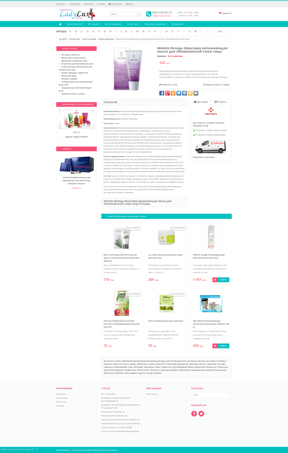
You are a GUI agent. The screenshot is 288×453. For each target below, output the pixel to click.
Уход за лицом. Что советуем (115, 427)
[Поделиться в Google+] (167, 93)
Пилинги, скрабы (69, 78)
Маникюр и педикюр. (111, 411)
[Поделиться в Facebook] (161, 93)
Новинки (66, 149)
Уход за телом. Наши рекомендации (118, 431)
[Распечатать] (196, 93)
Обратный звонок (162, 15)
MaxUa (115, 450)
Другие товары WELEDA (76, 136)
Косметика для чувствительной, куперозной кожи (75, 68)
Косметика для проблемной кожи (77, 63)
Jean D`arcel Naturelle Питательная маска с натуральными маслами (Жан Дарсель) (121, 257)
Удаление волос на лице (73, 93)
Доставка (60, 4)
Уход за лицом (89, 39)
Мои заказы (116, 4)
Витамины (93, 24)
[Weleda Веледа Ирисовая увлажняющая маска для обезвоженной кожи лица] (127, 68)
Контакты (88, 4)
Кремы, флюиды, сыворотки (74, 72)
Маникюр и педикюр (155, 24)
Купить (223, 280)
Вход (130, 4)
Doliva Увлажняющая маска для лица (165, 320)
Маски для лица (106, 39)
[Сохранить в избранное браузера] (190, 93)
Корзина (225, 13)
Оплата (221, 101)
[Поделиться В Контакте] (184, 93)
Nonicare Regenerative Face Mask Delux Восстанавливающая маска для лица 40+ (122, 323)
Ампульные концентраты (73, 57)
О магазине (74, 4)
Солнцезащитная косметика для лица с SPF (75, 83)
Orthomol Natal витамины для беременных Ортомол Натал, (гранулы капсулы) (77, 180)
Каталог (63, 39)
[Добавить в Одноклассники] (173, 93)
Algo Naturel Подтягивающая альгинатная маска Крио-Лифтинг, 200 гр (211, 323)
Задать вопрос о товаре (218, 84)
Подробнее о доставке (204, 157)
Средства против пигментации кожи (75, 89)
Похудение (177, 24)
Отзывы (101, 4)
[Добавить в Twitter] (178, 93)
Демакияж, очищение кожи (74, 60)
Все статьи (106, 394)
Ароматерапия (74, 24)
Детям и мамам (113, 24)
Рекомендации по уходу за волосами (119, 423)
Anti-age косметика (70, 54)
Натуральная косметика (113, 415)
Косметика (133, 24)
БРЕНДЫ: (61, 31)
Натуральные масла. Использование (119, 419)
